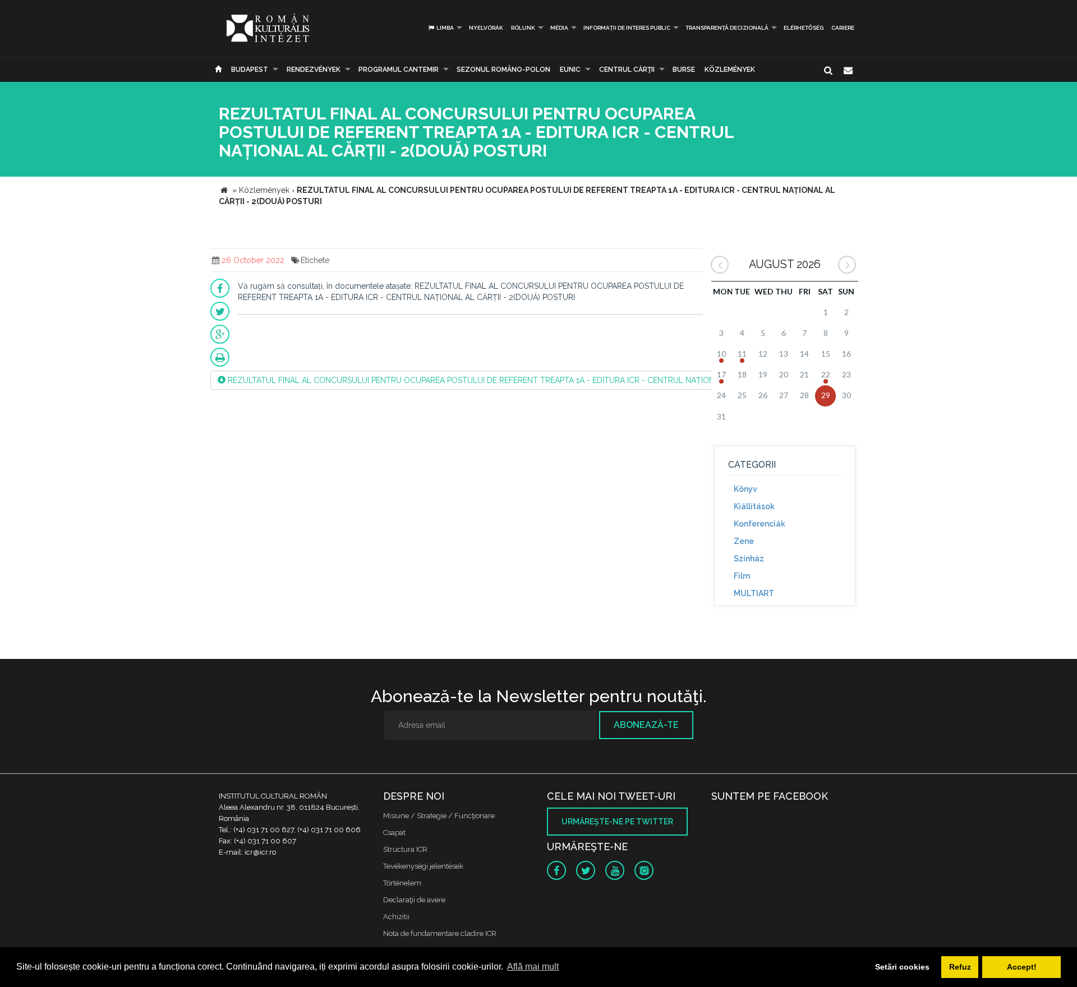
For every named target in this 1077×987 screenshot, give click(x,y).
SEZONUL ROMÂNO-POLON (503, 69)
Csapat (394, 832)
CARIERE (842, 28)
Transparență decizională (726, 28)
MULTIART (754, 593)
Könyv (745, 489)
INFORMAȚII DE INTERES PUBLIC (626, 28)
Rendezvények (313, 69)
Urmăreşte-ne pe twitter (617, 821)
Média (559, 28)
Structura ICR (405, 849)
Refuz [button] (960, 966)
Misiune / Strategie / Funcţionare (439, 815)
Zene (744, 541)
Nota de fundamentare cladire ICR (439, 933)
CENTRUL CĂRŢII (627, 69)
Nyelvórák (486, 28)
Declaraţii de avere (414, 900)
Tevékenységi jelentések (423, 866)
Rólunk (523, 28)
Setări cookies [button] (902, 966)
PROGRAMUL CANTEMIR (398, 69)
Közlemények (730, 69)
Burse (684, 69)
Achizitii (396, 916)
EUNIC (570, 69)
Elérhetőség (803, 28)
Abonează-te (646, 725)
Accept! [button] (1022, 966)
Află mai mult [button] (533, 966)
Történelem (402, 883)
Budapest (249, 69)
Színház (749, 558)
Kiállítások (754, 506)
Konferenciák (759, 523)
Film (742, 575)
